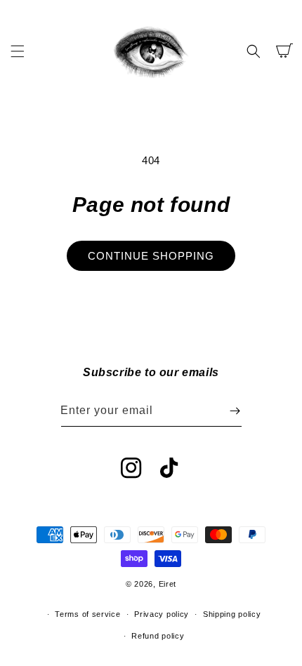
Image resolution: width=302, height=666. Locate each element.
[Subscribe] (235, 410)
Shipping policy (232, 614)
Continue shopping (151, 256)
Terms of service (87, 614)
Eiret (168, 584)
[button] (17, 51)
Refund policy (157, 636)
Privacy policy (161, 614)
